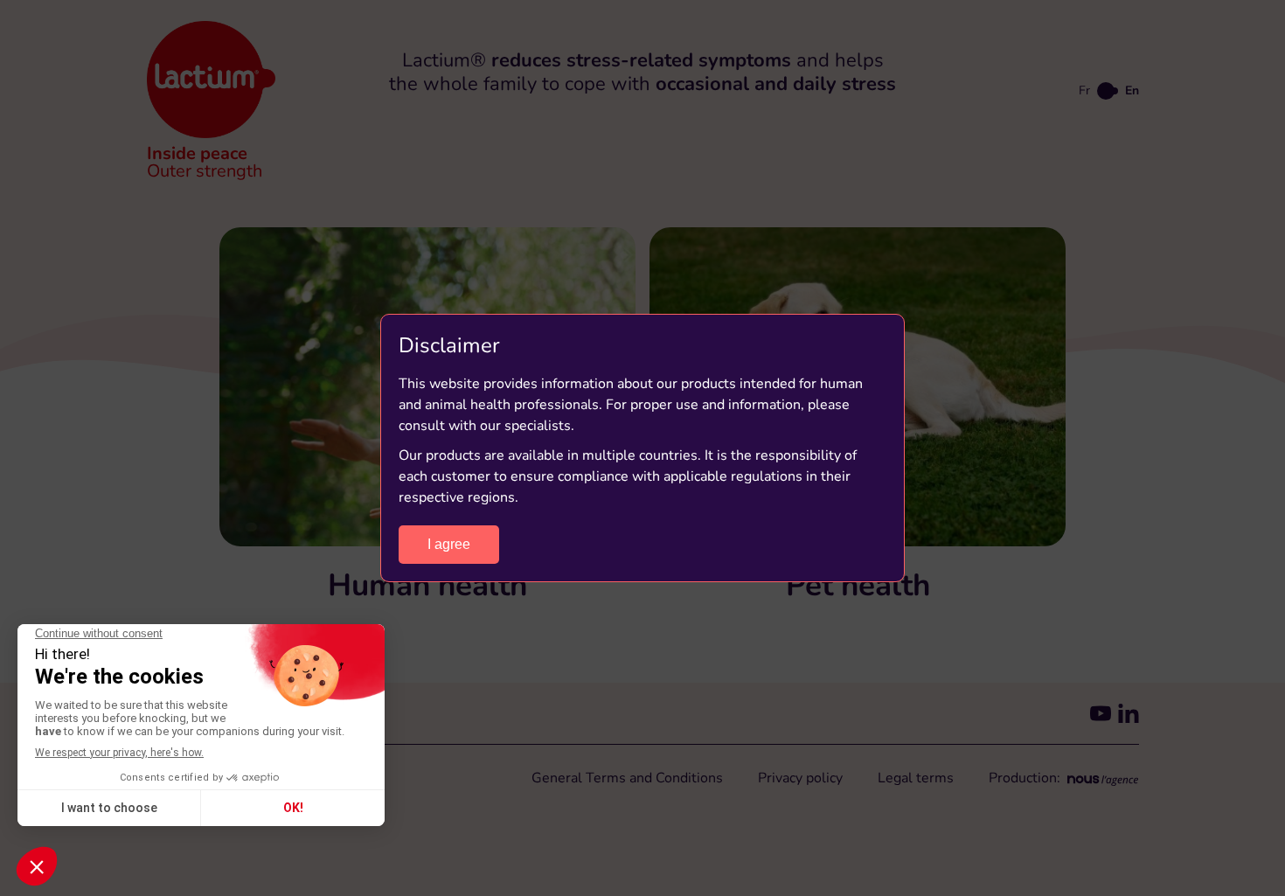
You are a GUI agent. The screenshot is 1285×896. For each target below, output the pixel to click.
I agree (448, 544)
